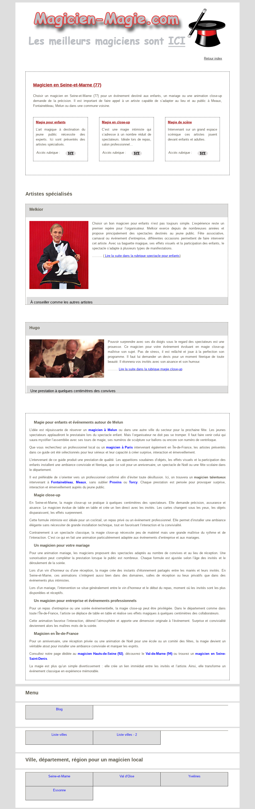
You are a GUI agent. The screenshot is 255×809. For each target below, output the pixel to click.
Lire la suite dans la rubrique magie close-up (150, 369)
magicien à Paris (119, 447)
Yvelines (194, 776)
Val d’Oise (127, 776)
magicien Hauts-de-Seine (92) (100, 654)
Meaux (81, 482)
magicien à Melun (102, 430)
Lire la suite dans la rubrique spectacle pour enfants (142, 256)
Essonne (59, 790)
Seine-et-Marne (59, 776)
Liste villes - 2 (127, 734)
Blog (59, 709)
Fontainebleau (62, 482)
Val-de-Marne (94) (159, 654)
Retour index (213, 58)
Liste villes (59, 734)
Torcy (133, 482)
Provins (116, 482)
